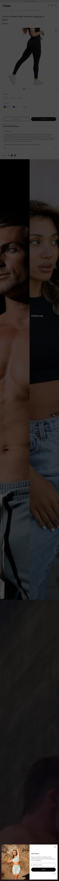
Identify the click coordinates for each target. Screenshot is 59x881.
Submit (43, 869)
